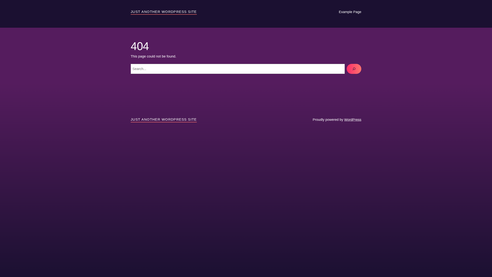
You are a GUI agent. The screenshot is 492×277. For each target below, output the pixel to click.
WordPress (352, 120)
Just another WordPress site (164, 12)
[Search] (354, 69)
